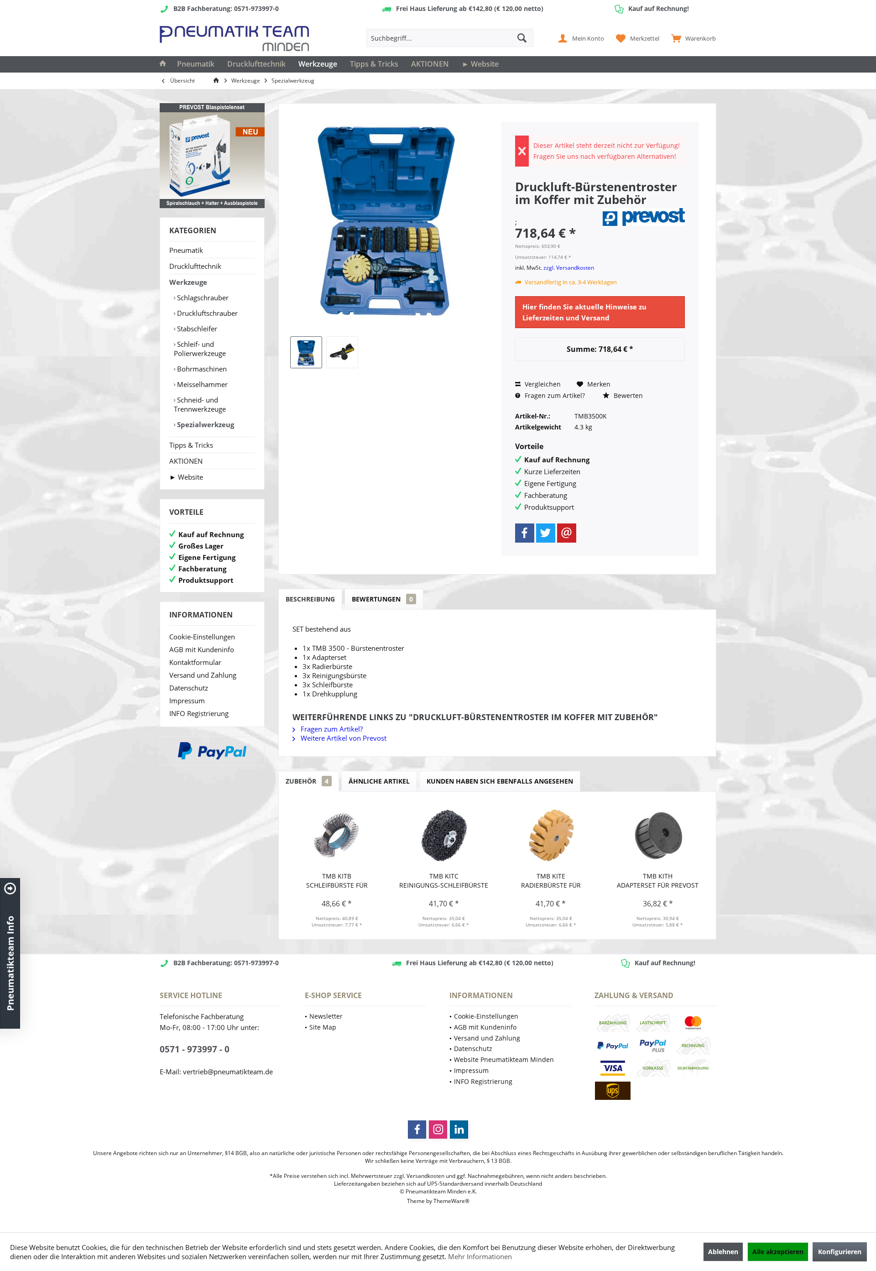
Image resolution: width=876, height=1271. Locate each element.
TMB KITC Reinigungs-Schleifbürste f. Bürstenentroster (443, 881)
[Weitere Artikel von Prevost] (644, 217)
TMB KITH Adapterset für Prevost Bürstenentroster (658, 881)
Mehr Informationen (480, 1256)
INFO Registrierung (199, 713)
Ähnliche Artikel (379, 781)
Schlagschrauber (202, 297)
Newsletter (326, 1016)
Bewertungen (382, 599)
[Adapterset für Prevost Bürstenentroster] (658, 835)
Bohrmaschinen (201, 368)
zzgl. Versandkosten (568, 268)
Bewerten (627, 395)
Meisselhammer (201, 384)
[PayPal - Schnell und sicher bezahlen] (212, 750)
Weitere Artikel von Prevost (342, 738)
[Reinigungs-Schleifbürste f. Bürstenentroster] (444, 835)
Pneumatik (186, 250)
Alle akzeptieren (777, 1251)
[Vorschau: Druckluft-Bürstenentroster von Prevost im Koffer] (306, 352)
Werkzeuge (188, 282)
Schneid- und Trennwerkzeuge (200, 404)
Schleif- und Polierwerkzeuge (200, 349)
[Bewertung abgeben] (557, 211)
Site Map (322, 1027)
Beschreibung (310, 599)
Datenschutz (188, 687)
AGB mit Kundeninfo (201, 649)
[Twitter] (545, 533)
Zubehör (307, 781)
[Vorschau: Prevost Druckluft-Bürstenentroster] (342, 352)
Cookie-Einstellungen (202, 636)
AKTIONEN (186, 461)
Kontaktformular (195, 662)
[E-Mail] (566, 533)
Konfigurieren (839, 1251)
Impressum (187, 700)
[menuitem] (691, 38)
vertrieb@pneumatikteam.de (228, 1071)
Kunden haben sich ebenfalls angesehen (500, 781)
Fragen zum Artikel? (554, 395)
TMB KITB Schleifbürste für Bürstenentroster (337, 881)
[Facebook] (524, 533)
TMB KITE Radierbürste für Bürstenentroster (551, 881)
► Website (186, 476)
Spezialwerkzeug (204, 424)
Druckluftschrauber (206, 313)
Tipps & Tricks (191, 445)
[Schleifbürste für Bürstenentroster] (337, 835)
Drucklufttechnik (195, 266)
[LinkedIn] (459, 1129)
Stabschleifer (196, 328)
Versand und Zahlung (202, 675)
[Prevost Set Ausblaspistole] (212, 155)
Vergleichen (542, 384)
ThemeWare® (451, 1201)
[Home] (163, 64)
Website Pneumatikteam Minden (504, 1059)
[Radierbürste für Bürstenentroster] (551, 835)
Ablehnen (723, 1251)
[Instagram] (438, 1129)
